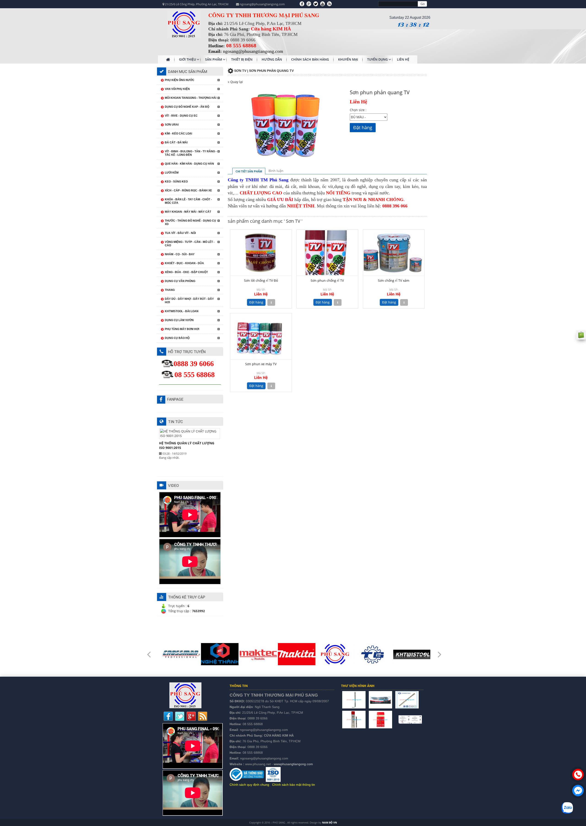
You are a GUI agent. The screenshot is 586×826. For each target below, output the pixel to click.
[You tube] (322, 3)
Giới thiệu (187, 59)
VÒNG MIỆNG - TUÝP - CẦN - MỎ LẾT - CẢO (189, 243)
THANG (170, 290)
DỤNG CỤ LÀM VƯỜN (179, 320)
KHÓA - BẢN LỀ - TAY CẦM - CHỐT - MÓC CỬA (188, 201)
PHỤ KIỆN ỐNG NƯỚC (179, 80)
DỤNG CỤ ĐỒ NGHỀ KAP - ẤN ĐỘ (187, 106)
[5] (380, 719)
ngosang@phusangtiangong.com (264, 730)
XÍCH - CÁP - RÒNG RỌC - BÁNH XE (188, 190)
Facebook (168, 716)
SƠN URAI (172, 124)
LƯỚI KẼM (172, 172)
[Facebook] (302, 3)
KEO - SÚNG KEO (176, 181)
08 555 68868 (253, 724)
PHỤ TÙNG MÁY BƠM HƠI (182, 329)
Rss (202, 716)
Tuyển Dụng (377, 59)
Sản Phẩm (213, 59)
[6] (395, 719)
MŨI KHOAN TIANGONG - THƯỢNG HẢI (190, 97)
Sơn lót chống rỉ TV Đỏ (261, 280)
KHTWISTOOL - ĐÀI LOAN (181, 311)
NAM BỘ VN (329, 822)
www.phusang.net (258, 764)
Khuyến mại (348, 59)
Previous (148, 651)
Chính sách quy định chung (249, 784)
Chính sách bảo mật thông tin (293, 784)
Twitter (179, 716)
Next (439, 651)
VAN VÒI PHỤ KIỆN (177, 89)
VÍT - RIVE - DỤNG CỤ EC (181, 115)
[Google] (309, 3)
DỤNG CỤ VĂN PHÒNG (180, 281)
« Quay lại (235, 82)
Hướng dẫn (272, 59)
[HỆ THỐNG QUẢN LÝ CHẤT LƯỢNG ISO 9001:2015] (410, 719)
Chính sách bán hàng (310, 59)
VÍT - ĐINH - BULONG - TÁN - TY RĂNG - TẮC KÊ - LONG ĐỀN (191, 153)
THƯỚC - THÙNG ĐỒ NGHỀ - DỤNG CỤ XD (190, 222)
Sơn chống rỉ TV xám (393, 280)
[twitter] (315, 3)
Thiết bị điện (241, 59)
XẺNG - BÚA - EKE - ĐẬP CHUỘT (186, 272)
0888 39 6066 (257, 718)
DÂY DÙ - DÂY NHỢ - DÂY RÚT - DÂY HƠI (189, 300)
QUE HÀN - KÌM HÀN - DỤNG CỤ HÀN (189, 163)
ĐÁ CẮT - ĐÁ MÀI (176, 142)
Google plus (191, 716)
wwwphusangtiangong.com (293, 764)
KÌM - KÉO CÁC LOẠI (178, 133)
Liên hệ (403, 59)
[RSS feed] (329, 3)
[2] (380, 699)
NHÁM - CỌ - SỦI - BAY (180, 254)
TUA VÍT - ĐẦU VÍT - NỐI (180, 233)
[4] (354, 719)
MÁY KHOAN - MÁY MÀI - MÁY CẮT (188, 211)
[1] (354, 699)
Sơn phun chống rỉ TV (327, 280)
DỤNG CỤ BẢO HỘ (177, 338)
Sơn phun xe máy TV (261, 364)
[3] (407, 699)
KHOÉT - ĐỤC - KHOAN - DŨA (184, 263)
